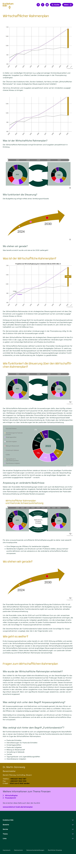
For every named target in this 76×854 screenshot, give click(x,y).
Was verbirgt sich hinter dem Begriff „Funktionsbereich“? (33, 727)
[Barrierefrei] (38, 4)
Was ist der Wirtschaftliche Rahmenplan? (29, 258)
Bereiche (6, 825)
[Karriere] (47, 4)
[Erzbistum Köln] (9, 6)
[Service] (42, 4)
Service (5, 829)
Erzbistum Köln (8, 820)
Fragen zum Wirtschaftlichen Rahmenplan (30, 663)
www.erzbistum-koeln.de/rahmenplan (18, 807)
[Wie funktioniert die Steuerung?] (38, 170)
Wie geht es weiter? (15, 636)
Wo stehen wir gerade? (18, 561)
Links (4, 838)
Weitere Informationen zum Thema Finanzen (27, 791)
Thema (5, 834)
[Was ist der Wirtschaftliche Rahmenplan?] (38, 116)
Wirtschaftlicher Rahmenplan (26, 16)
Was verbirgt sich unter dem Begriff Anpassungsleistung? (34, 702)
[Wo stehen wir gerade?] (38, 222)
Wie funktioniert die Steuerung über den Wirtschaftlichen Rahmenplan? (37, 365)
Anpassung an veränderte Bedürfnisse (23, 482)
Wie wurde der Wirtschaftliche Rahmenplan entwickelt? (33, 671)
